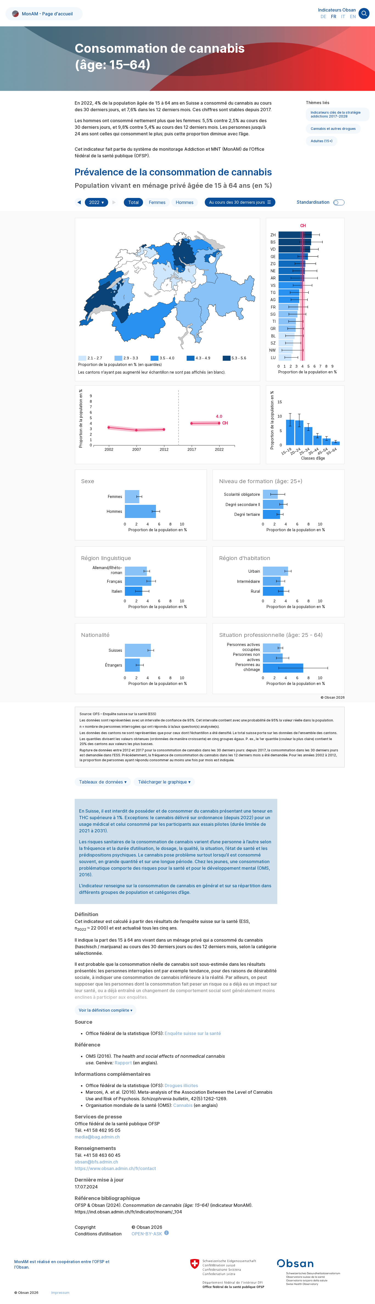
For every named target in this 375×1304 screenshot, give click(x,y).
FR (333, 16)
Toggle (339, 202)
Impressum (60, 1293)
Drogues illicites (181, 1085)
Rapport (123, 1062)
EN (353, 16)
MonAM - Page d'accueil (47, 13)
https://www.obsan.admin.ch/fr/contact (115, 1168)
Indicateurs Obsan (337, 10)
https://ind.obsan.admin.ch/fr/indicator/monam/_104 (128, 1212)
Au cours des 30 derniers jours (237, 202)
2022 (94, 202)
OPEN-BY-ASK (146, 1233)
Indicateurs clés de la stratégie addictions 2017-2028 (335, 114)
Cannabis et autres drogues (333, 129)
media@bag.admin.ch (97, 1137)
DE (323, 16)
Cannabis (182, 1105)
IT (343, 16)
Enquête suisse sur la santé (193, 1033)
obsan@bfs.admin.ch (96, 1162)
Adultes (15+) (321, 141)
